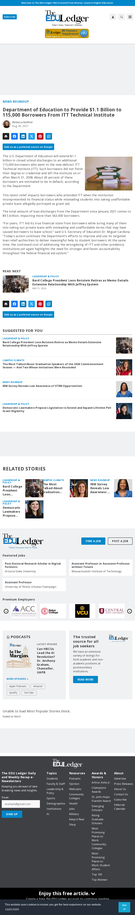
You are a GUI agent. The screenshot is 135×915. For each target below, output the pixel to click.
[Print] (6, 136)
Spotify (13, 692)
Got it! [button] (124, 907)
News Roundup (16, 101)
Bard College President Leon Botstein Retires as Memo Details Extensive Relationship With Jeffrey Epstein (80, 282)
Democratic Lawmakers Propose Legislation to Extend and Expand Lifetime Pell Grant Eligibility (57, 409)
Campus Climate (13, 360)
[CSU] (83, 611)
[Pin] (40, 136)
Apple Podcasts (18, 686)
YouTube (29, 692)
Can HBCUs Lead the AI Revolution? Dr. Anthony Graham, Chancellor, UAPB (46, 660)
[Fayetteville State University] (113, 611)
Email (5, 797)
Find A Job (93, 541)
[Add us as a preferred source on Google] (48, 136)
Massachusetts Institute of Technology (97, 571)
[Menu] (130, 16)
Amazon (38, 686)
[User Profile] (113, 16)
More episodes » (17, 678)
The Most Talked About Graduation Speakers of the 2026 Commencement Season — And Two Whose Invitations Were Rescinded (53, 365)
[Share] (14, 136)
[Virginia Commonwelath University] (25, 611)
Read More (86, 679)
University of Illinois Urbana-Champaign (30, 587)
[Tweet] (31, 136)
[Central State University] (54, 611)
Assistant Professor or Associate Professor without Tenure (101, 565)
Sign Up (12, 814)
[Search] (121, 16)
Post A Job (120, 541)
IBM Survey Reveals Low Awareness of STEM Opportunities (42, 386)
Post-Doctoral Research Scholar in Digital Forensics (33, 565)
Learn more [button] (12, 909)
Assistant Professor (18, 582)
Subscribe (9, 16)
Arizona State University (20, 571)
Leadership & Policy (45, 276)
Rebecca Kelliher (22, 122)
